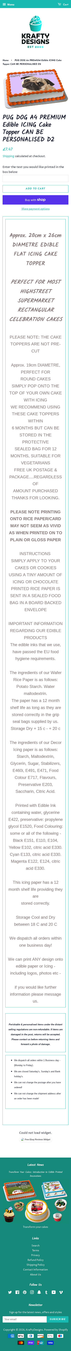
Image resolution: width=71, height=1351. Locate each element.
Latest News (35, 1165)
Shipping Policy (36, 1265)
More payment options (36, 209)
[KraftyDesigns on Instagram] (32, 1293)
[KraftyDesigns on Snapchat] (39, 1293)
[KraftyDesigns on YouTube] (54, 1293)
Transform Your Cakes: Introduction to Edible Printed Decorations (35, 1174)
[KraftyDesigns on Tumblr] (46, 1293)
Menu (10, 4)
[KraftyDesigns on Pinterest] (25, 1293)
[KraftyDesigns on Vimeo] (61, 1293)
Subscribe (57, 1319)
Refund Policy (36, 1260)
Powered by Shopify (56, 1330)
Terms (35, 1250)
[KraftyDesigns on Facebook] (17, 1293)
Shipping (8, 156)
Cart (65, 4)
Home (6, 60)
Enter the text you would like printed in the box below (33, 169)
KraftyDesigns (34, 1330)
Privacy (35, 1255)
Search (36, 1246)
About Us (35, 1274)
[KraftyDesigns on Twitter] (10, 1293)
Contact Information (35, 1269)
